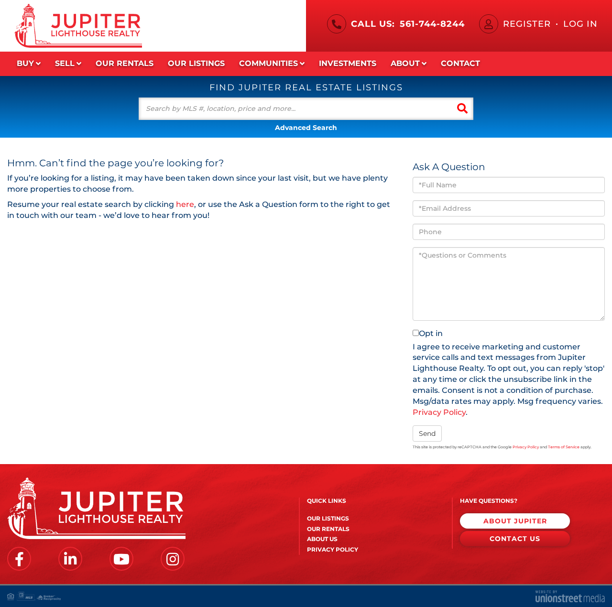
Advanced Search (306, 127)
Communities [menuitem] (268, 63)
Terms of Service (563, 446)
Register (527, 24)
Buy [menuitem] (25, 63)
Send (427, 433)
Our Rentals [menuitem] (124, 63)
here (185, 204)
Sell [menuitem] (65, 63)
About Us (322, 538)
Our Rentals (328, 528)
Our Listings (328, 518)
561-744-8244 (432, 24)
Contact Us (515, 538)
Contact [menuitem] (460, 63)
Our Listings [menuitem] (196, 63)
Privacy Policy (439, 412)
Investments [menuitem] (347, 63)
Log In (580, 24)
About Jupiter (515, 521)
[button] (462, 109)
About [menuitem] (405, 63)
